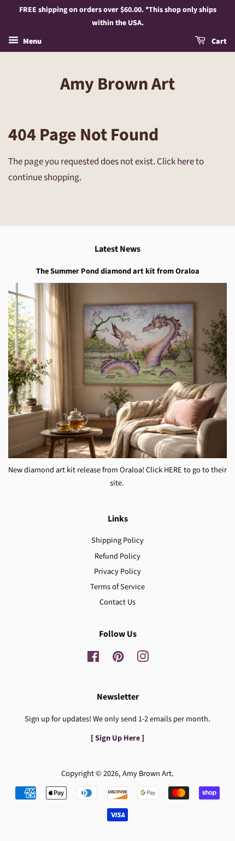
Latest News (117, 249)
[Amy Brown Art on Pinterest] (118, 659)
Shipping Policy (117, 540)
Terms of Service (117, 587)
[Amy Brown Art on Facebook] (93, 659)
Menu (31, 41)
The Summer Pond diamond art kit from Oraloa (117, 271)
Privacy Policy (117, 571)
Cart (218, 41)
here (185, 161)
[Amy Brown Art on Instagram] (143, 659)
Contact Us (117, 602)
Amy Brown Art (117, 84)
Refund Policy (117, 556)
